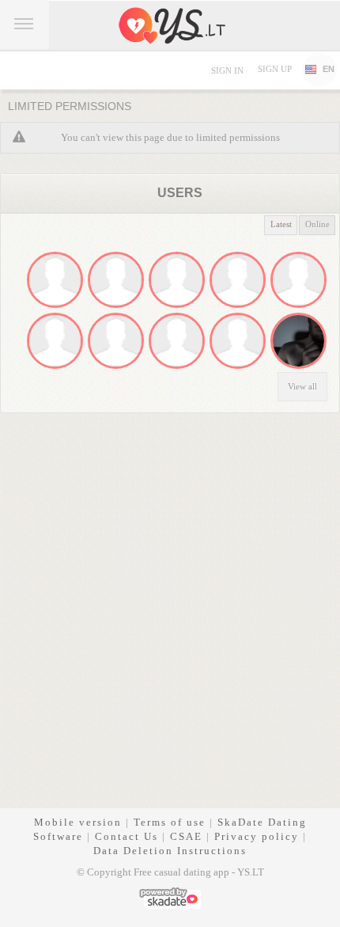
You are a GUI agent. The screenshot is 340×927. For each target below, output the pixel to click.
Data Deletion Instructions (170, 851)
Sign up (275, 69)
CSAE (186, 836)
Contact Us (126, 836)
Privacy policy (256, 836)
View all (302, 386)
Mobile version (78, 822)
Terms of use (170, 822)
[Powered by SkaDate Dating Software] (170, 896)
